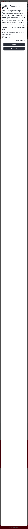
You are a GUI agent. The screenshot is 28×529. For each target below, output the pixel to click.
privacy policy (8, 34)
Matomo (7, 37)
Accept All (14, 49)
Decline (14, 44)
